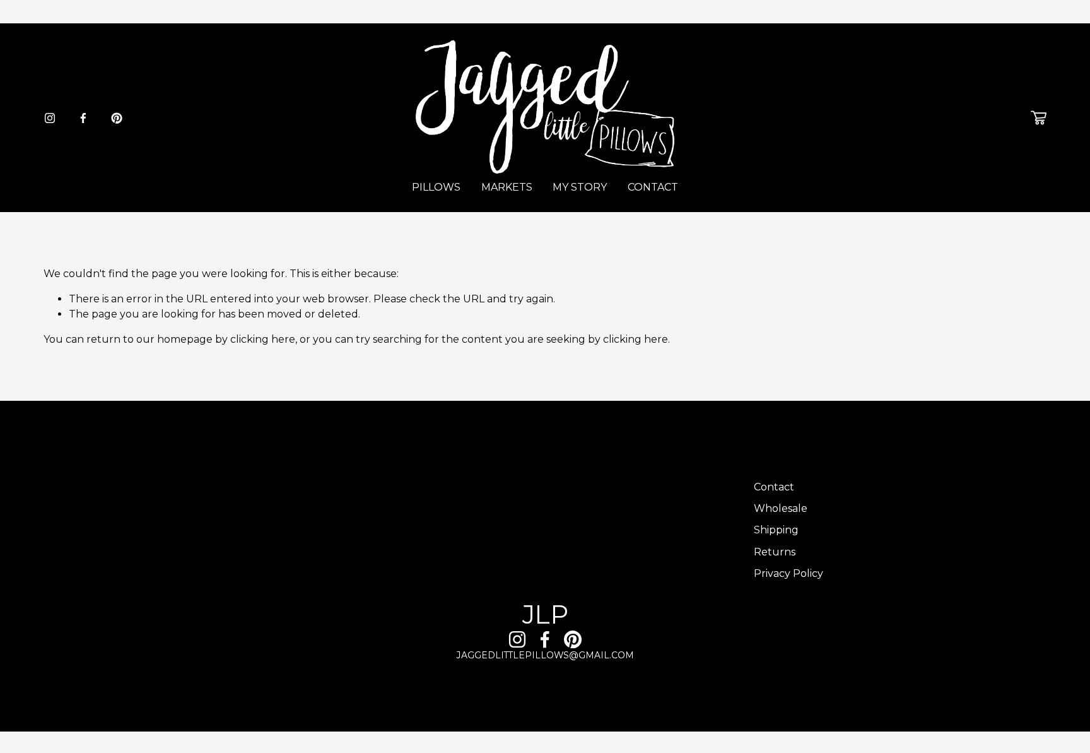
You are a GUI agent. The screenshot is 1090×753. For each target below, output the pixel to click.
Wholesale (780, 508)
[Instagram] (50, 118)
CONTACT (653, 187)
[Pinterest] (116, 118)
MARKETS (506, 187)
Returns (774, 552)
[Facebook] (83, 118)
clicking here (262, 339)
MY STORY (580, 187)
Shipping (776, 530)
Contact (774, 487)
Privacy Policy (788, 573)
